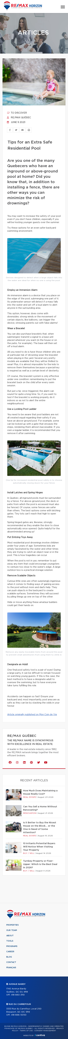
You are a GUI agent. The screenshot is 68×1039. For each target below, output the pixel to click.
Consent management (45, 1030)
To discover (18, 113)
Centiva (40, 1035)
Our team (11, 930)
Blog (9, 957)
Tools (9, 941)
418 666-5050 (18, 1015)
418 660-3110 (18, 995)
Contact (11, 962)
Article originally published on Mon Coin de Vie (32, 714)
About (10, 936)
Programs (11, 946)
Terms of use (26, 1030)
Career (10, 952)
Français (11, 968)
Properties (12, 925)
